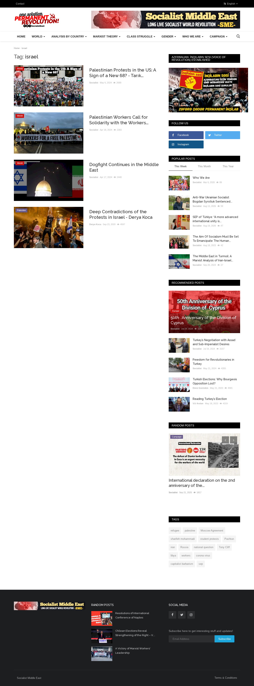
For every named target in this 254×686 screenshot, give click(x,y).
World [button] (37, 36)
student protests (209, 538)
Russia (184, 547)
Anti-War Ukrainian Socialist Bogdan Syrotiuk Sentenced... (212, 199)
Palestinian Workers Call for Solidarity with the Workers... (118, 120)
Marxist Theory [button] (105, 36)
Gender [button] (168, 36)
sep (201, 563)
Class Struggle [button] (140, 36)
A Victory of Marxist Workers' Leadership (132, 650)
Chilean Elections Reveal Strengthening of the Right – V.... (135, 633)
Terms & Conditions (226, 677)
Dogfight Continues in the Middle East (124, 167)
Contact (20, 3)
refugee (175, 530)
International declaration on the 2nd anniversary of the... (202, 483)
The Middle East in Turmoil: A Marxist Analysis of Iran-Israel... (213, 258)
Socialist (93, 82)
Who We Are (201, 177)
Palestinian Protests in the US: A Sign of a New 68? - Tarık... (122, 72)
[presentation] (225, 439)
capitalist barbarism (182, 563)
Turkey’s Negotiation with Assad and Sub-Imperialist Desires (214, 342)
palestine (190, 530)
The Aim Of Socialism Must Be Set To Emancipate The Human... (216, 238)
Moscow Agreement (212, 530)
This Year (228, 166)
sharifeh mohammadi (183, 538)
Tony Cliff (224, 547)
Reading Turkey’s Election (210, 398)
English (231, 3)
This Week (180, 166)
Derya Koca (95, 224)
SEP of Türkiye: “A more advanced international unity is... (215, 219)
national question (203, 547)
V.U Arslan (198, 403)
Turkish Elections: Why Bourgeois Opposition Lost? (215, 381)
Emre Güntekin (200, 388)
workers (186, 555)
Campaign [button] (217, 36)
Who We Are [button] (191, 36)
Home (21, 36)
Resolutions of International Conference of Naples (132, 615)
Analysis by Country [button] (68, 36)
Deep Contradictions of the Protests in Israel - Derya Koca (120, 214)
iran (173, 547)
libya (173, 555)
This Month (204, 166)
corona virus (203, 555)
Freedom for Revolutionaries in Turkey (213, 361)
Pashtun (229, 538)
